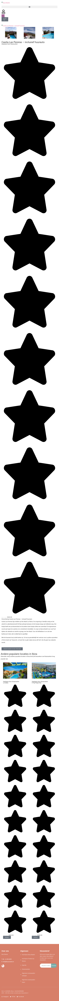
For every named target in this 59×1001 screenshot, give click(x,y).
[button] (29, 7)
